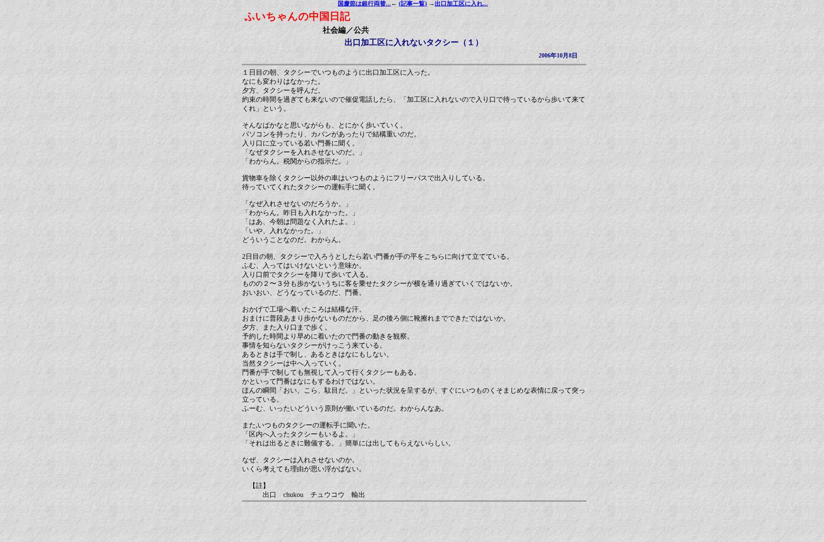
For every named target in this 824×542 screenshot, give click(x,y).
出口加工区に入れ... (461, 3)
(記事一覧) (413, 3)
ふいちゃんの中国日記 (297, 16)
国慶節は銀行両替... (364, 3)
